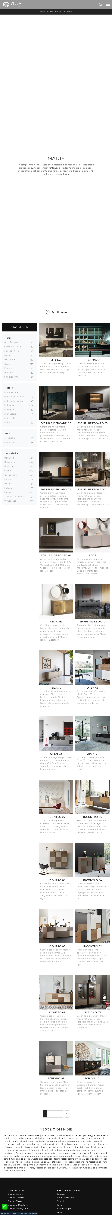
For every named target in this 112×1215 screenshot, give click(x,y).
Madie (69, 12)
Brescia (9, 466)
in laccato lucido (15, 396)
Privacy (4, 1213)
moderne (10, 442)
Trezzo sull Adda (14, 496)
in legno (10, 405)
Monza (9, 492)
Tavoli (60, 1205)
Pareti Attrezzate (65, 1197)
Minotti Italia (13, 351)
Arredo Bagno (64, 1208)
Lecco (8, 479)
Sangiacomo (12, 377)
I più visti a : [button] (12, 453)
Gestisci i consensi (28, 1213)
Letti (59, 1212)
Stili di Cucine (16, 1190)
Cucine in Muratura (18, 1205)
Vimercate (11, 501)
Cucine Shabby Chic (18, 1208)
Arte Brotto (12, 342)
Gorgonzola (12, 475)
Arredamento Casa (56, 12)
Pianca (9, 368)
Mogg (8, 355)
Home (42, 12)
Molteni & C (12, 359)
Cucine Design (15, 1194)
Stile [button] (7, 433)
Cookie (13, 1213)
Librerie (61, 1194)
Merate (9, 483)
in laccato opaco (15, 401)
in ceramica (12, 392)
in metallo (11, 418)
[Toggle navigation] (108, 4)
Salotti (60, 1201)
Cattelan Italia (13, 346)
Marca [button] (8, 338)
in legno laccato (14, 409)
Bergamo (10, 462)
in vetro (10, 422)
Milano (9, 488)
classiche (10, 438)
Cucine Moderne (16, 1197)
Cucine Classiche (16, 1201)
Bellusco (10, 458)
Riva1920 (10, 372)
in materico (12, 414)
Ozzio (8, 364)
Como (8, 470)
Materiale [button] (10, 388)
